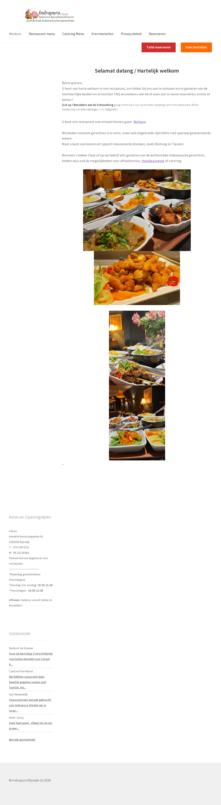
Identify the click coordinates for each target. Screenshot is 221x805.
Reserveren (157, 34)
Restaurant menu (42, 34)
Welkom (15, 34)
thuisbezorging (152, 161)
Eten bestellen (103, 34)
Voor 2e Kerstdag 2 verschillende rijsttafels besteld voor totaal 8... (31, 659)
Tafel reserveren (158, 47)
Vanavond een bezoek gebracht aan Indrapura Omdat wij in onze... (30, 705)
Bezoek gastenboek (22, 739)
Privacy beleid (131, 34)
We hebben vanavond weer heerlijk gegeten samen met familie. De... (27, 682)
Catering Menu (73, 34)
